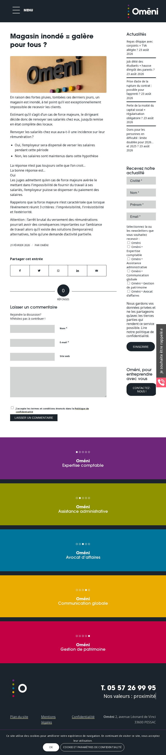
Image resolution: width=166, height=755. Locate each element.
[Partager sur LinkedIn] (77, 270)
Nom (63, 328)
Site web (65, 356)
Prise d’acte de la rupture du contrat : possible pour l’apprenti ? (139, 87)
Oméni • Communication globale (138, 275)
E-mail (64, 342)
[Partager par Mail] (96, 270)
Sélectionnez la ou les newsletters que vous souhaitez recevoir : (140, 232)
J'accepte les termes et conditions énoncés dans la (52, 410)
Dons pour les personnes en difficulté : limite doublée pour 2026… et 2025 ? (140, 138)
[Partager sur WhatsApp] (58, 270)
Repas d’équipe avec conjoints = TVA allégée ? (140, 46)
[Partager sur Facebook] (20, 270)
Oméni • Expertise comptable (135, 251)
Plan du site (19, 716)
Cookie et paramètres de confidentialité (92, 747)
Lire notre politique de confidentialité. (140, 332)
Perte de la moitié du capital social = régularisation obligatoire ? (140, 112)
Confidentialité (83, 716)
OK (51, 747)
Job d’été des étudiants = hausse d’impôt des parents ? (141, 66)
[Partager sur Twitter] (39, 270)
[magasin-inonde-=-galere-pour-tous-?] (58, 74)
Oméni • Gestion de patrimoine (140, 285)
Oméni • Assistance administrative (137, 263)
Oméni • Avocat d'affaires (140, 293)
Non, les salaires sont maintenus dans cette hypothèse (56, 156)
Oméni (44, 245)
